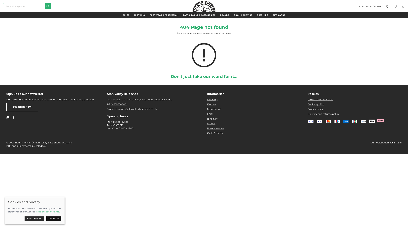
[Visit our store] (387, 6)
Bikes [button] (126, 15)
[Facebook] (13, 117)
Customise (54, 218)
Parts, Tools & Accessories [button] (199, 15)
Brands (224, 15)
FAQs (210, 114)
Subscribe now (22, 107)
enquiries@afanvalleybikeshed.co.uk (135, 109)
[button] (395, 6)
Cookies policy (316, 104)
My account (214, 109)
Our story (212, 99)
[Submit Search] (48, 6)
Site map (67, 142)
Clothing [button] (139, 15)
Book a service (243, 15)
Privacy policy (315, 109)
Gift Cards (279, 15)
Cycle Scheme (215, 133)
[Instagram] (8, 117)
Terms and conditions (320, 99)
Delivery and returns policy (323, 114)
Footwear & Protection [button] (164, 15)
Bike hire (262, 15)
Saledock (41, 146)
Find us (211, 104)
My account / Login (369, 6)
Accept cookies (34, 218)
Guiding (212, 123)
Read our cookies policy (48, 211)
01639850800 (119, 104)
